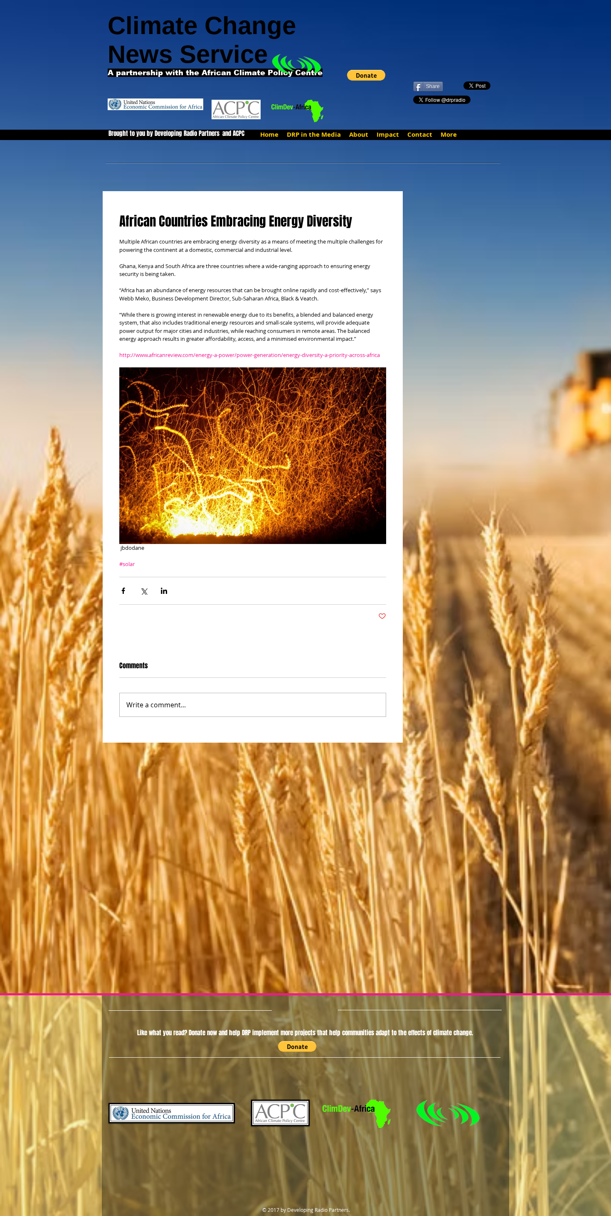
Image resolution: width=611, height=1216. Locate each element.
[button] (366, 75)
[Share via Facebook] (123, 591)
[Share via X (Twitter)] (144, 591)
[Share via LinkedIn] (164, 591)
